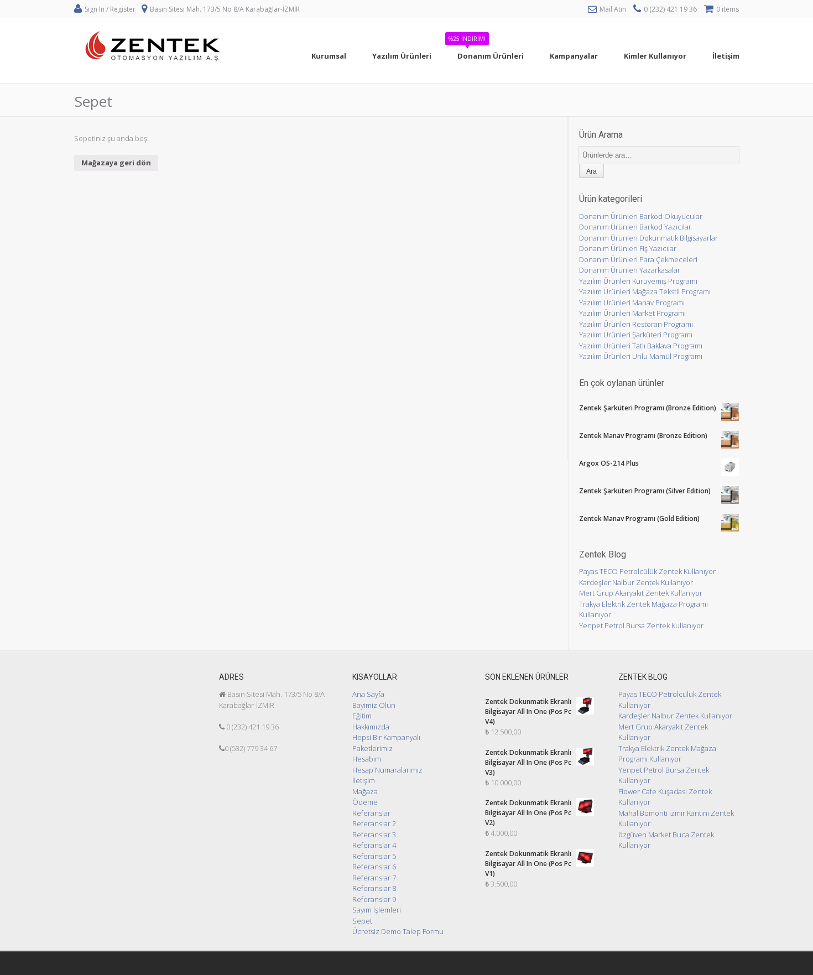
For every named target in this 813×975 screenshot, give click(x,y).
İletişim (363, 780)
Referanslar (371, 813)
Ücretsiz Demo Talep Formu (398, 931)
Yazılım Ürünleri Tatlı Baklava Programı (640, 346)
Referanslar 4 (374, 845)
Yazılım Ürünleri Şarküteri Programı (635, 335)
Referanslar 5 (374, 856)
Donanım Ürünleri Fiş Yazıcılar (627, 248)
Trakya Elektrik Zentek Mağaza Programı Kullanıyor (667, 753)
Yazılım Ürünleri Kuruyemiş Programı (638, 281)
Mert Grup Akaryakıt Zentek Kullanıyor (640, 593)
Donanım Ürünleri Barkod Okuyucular (640, 216)
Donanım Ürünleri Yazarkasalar (629, 270)
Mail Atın (613, 9)
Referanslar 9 (374, 899)
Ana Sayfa (368, 694)
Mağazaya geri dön (116, 163)
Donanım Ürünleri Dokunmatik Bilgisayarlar (648, 238)
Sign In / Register (110, 9)
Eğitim (362, 716)
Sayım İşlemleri (376, 910)
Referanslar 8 (374, 888)
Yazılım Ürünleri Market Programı (632, 313)
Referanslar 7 (374, 878)
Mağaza (365, 791)
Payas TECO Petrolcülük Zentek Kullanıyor (647, 571)
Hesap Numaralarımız (387, 770)
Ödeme (365, 802)
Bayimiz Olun (373, 705)
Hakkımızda (370, 727)
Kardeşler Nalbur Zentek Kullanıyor (636, 582)
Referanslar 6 (374, 867)
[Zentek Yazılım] (154, 77)
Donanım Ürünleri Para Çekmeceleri (638, 259)
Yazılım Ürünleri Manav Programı (632, 302)
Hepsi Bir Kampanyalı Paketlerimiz (386, 742)
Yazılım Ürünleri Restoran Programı (636, 324)
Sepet (362, 921)
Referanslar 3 (374, 835)
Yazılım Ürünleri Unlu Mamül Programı (640, 356)
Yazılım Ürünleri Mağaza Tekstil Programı (645, 291)
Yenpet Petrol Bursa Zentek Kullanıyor (641, 625)
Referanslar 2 (374, 823)
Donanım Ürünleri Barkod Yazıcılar (635, 227)
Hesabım (366, 759)
